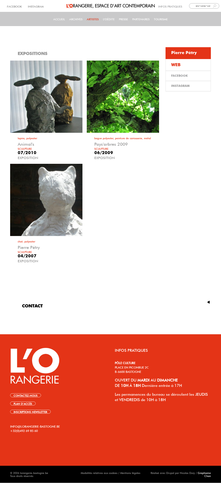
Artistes (93, 19)
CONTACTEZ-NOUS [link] (26, 395)
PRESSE (123, 19)
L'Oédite (109, 19)
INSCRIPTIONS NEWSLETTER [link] (30, 411)
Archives (75, 19)
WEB (176, 65)
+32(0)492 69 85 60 (24, 430)
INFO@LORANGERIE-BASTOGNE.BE (35, 426)
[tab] (188, 53)
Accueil (59, 19)
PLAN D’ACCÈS (23, 403)
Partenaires (141, 19)
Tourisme (161, 19)
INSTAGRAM (35, 6)
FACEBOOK (15, 6)
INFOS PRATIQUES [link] (170, 6)
